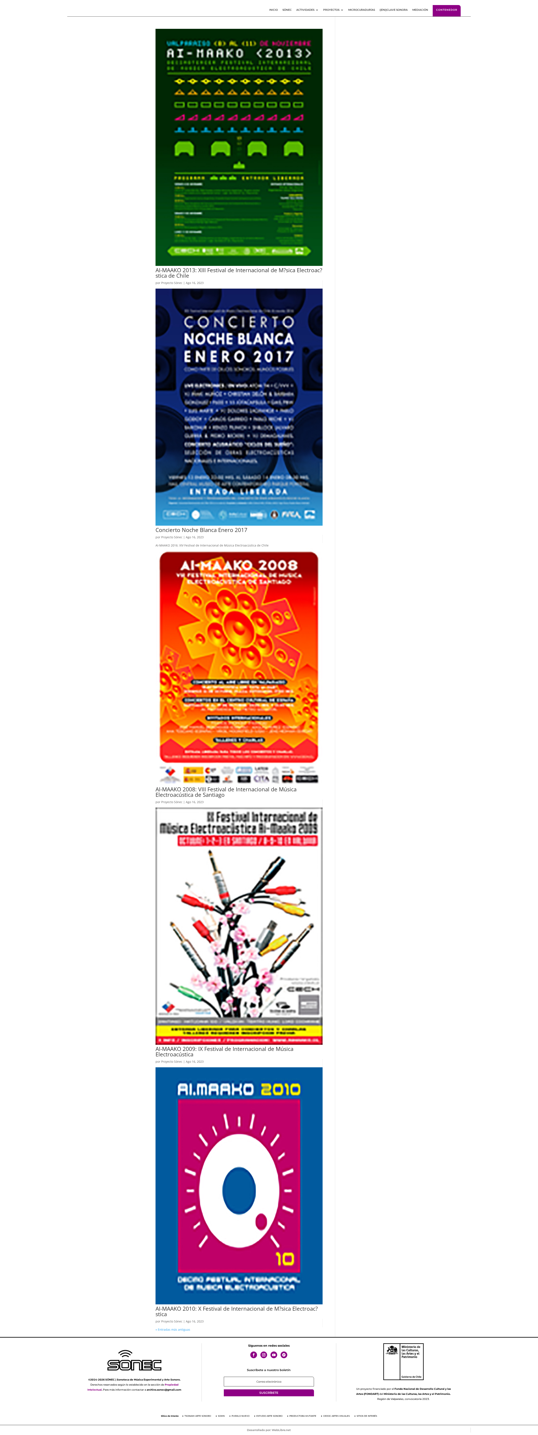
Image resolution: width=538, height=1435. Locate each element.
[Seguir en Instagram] (263, 1354)
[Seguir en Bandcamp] (284, 1354)
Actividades (305, 9)
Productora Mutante (302, 1416)
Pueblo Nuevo (240, 1416)
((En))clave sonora (394, 9)
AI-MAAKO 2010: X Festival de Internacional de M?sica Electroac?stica (237, 1311)
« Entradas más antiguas (173, 1330)
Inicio (273, 9)
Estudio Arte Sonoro (269, 1416)
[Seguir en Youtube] (273, 1354)
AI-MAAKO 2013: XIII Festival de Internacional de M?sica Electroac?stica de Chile (239, 272)
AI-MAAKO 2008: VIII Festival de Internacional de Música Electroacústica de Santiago (226, 791)
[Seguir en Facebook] (253, 1354)
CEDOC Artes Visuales (336, 1416)
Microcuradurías (361, 9)
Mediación (420, 9)
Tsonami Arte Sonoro (198, 1416)
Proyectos (331, 9)
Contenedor (446, 9)
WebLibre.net (281, 1430)
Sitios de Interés (367, 1416)
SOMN (221, 1416)
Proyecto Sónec (171, 283)
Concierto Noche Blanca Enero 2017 (201, 530)
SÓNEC (287, 9)
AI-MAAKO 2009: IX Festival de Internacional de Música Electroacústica (224, 1051)
